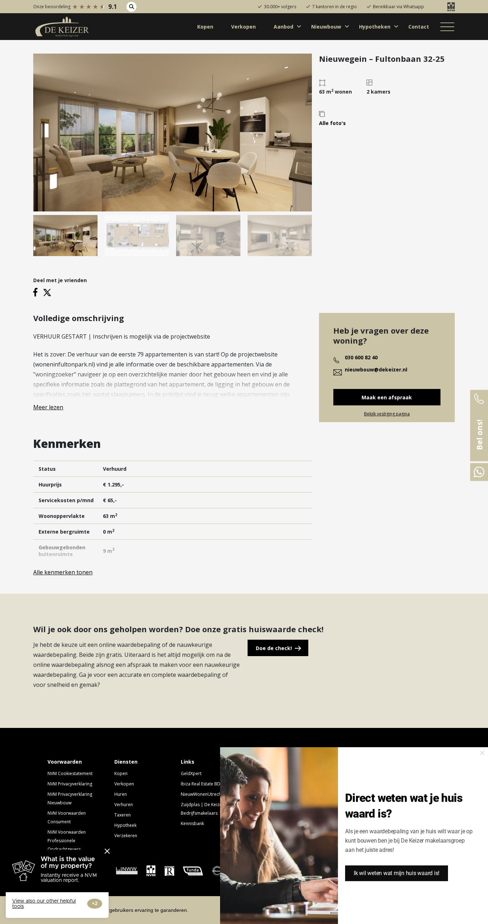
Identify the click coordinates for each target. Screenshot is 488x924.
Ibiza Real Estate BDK (202, 784)
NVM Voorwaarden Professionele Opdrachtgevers (67, 840)
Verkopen (124, 784)
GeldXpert (191, 773)
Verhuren (123, 804)
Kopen (121, 773)
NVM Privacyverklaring (70, 784)
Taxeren (122, 815)
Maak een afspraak (387, 397)
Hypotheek (125, 825)
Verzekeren (125, 836)
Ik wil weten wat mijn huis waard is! (396, 873)
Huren (120, 794)
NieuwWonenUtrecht (202, 794)
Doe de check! (274, 648)
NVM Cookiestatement (70, 773)
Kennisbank (192, 823)
